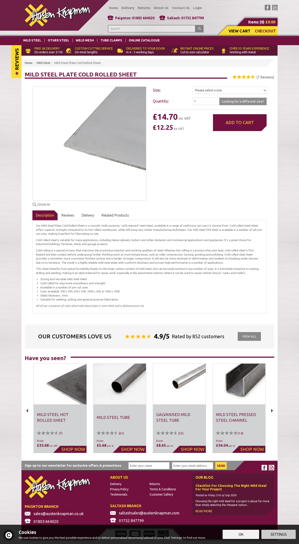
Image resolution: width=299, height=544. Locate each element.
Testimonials (118, 494)
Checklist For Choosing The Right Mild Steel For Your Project (231, 487)
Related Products (115, 215)
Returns (155, 484)
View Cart (239, 31)
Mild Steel (32, 40)
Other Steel (58, 40)
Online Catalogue (144, 40)
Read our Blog (275, 7)
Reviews (16, 59)
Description (45, 215)
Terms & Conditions (163, 489)
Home (113, 8)
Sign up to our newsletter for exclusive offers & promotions (73, 465)
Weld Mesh (85, 40)
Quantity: (161, 101)
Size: (157, 90)
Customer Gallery (161, 494)
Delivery (88, 215)
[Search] (199, 28)
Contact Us (181, 8)
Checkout (265, 31)
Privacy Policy (119, 489)
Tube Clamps (111, 40)
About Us (161, 8)
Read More (203, 511)
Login (197, 8)
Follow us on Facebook (267, 7)
